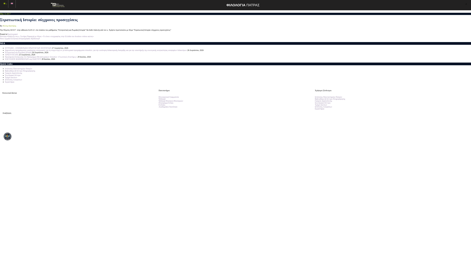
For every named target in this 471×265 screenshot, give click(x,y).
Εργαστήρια (9, 82)
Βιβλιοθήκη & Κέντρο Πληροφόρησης (20, 71)
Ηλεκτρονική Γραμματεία (169, 97)
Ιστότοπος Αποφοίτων (13, 80)
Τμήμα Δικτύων (11, 77)
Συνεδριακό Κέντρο (12, 75)
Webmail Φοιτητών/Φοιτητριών (171, 101)
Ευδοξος (162, 105)
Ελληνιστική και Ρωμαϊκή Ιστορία (18, 52)
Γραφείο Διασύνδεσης (13, 73)
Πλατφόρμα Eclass (166, 103)
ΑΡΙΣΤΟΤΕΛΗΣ (11, 55)
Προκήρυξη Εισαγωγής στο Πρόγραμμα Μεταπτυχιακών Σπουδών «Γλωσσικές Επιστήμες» (41, 57)
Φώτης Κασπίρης (9, 26)
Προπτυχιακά (12, 34)
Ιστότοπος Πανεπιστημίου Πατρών (18, 69)
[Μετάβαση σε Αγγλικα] (12, 4)
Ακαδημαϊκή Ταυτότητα (168, 107)
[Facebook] (5, 102)
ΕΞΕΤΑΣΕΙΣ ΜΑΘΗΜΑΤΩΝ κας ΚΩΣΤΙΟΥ (23, 59)
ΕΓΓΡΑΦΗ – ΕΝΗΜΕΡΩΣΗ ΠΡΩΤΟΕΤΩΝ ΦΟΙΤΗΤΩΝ (28, 48)
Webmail (162, 99)
